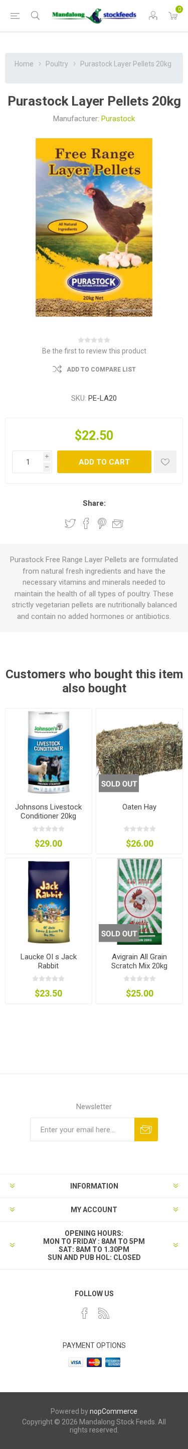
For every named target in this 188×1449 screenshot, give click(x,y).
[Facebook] (85, 1313)
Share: (94, 503)
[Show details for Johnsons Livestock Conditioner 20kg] (49, 751)
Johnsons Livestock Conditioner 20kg (48, 811)
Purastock (118, 118)
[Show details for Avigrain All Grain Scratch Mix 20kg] (139, 901)
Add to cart (104, 462)
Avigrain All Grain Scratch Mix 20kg (139, 961)
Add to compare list (101, 369)
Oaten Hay (139, 806)
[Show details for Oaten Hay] (139, 751)
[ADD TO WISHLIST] (165, 461)
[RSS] (104, 1313)
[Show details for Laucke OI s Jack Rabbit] (49, 901)
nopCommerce (113, 1411)
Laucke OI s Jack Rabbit (49, 961)
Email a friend (117, 523)
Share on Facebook (86, 523)
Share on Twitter (70, 523)
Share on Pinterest (102, 523)
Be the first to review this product (94, 351)
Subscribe (146, 1129)
